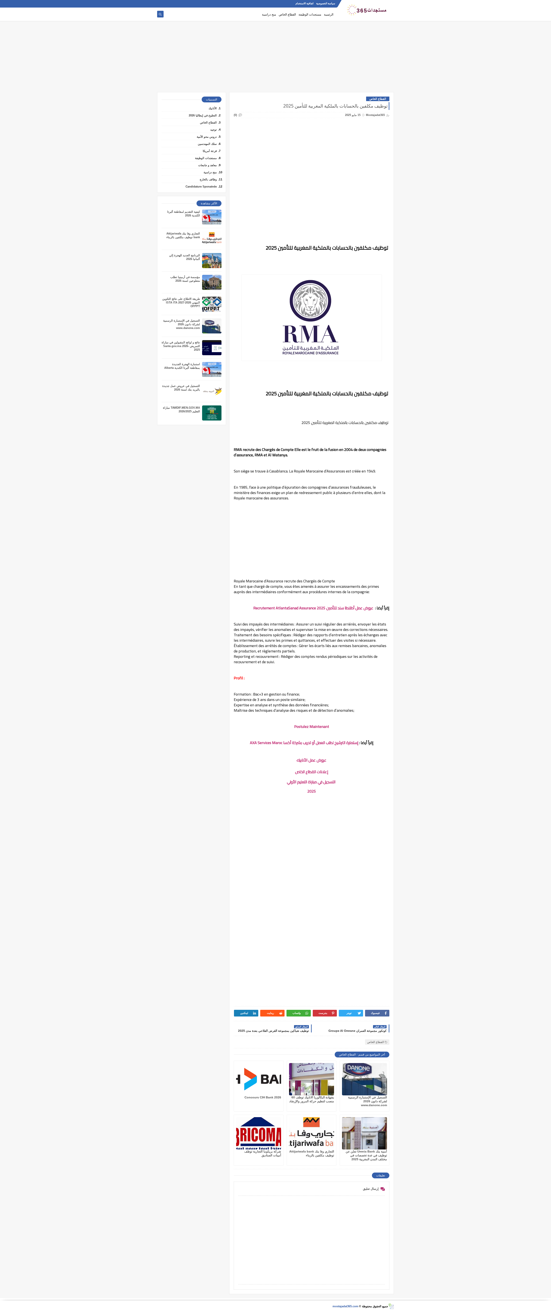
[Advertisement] (275, 58)
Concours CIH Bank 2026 (263, 1097)
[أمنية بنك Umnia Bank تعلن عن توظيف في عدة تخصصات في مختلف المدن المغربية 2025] (364, 1133)
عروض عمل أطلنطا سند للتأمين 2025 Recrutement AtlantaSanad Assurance (313, 607)
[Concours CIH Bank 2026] (258, 1079)
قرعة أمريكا (210, 151)
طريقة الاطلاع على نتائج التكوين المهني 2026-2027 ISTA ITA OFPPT (181, 302)
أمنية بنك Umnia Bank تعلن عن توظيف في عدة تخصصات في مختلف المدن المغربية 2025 (366, 1155)
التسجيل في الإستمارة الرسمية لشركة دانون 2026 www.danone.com (367, 1101)
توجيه (213, 129)
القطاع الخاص (287, 14)
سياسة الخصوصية (325, 3)
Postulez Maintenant (311, 726)
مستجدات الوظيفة (310, 14)
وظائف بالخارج (208, 179)
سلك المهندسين (207, 143)
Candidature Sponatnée (201, 186)
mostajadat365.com (345, 1306)
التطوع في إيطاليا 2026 (203, 115)
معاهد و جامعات (207, 165)
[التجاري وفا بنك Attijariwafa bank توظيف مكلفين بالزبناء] (311, 1133)
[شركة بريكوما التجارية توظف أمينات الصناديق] (258, 1133)
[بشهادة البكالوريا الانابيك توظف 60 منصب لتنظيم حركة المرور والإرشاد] (311, 1079)
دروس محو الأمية (207, 136)
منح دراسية (269, 14)
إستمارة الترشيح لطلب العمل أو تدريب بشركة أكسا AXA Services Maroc (304, 742)
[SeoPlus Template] (391, 1306)
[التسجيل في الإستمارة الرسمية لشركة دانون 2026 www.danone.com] (364, 1079)
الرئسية (328, 14)
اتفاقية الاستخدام (304, 3)
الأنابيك (213, 108)
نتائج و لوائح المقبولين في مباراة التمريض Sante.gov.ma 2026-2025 (181, 346)
